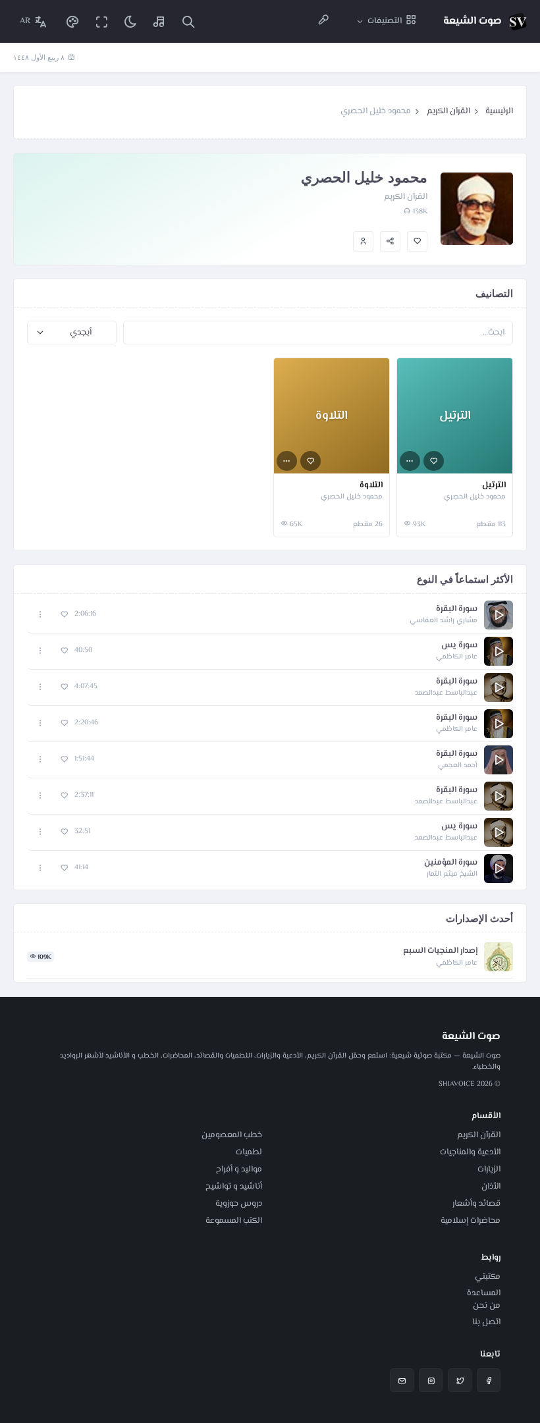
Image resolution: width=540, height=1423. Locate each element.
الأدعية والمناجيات (470, 1152)
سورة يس (459, 645)
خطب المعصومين (232, 1135)
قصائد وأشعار (476, 1203)
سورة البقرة (456, 609)
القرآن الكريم (448, 111)
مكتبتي (487, 1276)
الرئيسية (499, 111)
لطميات (249, 1152)
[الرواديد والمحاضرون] (323, 21)
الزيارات (488, 1169)
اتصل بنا (486, 1322)
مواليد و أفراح (239, 1169)
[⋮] (410, 461)
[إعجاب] (417, 241)
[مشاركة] (390, 241)
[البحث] (188, 21)
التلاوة (371, 486)
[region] (270, 741)
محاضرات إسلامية (470, 1220)
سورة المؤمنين (450, 863)
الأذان (490, 1186)
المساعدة (483, 1293)
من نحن (486, 1305)
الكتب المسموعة (233, 1220)
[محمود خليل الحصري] (363, 241)
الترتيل (494, 486)
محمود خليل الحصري (475, 497)
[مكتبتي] (159, 21)
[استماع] (498, 615)
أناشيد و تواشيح (233, 1186)
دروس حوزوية (238, 1203)
